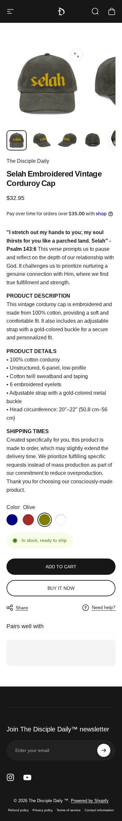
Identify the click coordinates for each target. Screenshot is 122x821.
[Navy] (12, 519)
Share (22, 607)
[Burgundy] (60, 519)
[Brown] (28, 519)
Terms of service (69, 810)
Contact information (99, 810)
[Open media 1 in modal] (76, 55)
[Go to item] (17, 140)
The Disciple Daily (28, 161)
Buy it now (61, 588)
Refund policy (18, 810)
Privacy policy (43, 810)
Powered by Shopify (90, 800)
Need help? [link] (103, 607)
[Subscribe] (103, 750)
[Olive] (44, 519)
